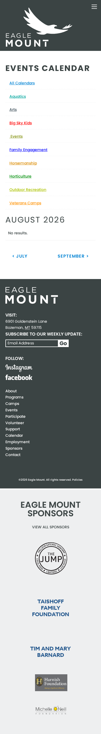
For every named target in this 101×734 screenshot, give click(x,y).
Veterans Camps (25, 203)
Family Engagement (28, 149)
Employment (17, 442)
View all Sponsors (50, 527)
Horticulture (20, 176)
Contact (12, 454)
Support (12, 429)
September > (73, 256)
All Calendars (22, 83)
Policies (77, 480)
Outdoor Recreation (27, 189)
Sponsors (13, 448)
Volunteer (14, 423)
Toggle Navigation (94, 7)
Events (16, 136)
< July (19, 256)
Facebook (18, 377)
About (11, 391)
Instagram (18, 368)
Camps (12, 403)
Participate (15, 416)
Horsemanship (23, 163)
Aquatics (17, 96)
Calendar (14, 435)
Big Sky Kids (20, 123)
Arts (13, 109)
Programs (14, 397)
